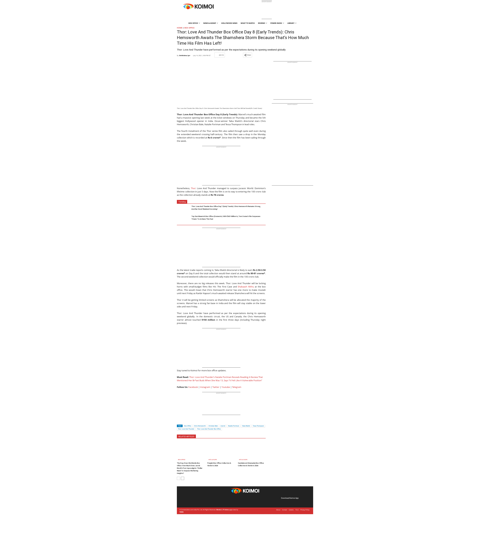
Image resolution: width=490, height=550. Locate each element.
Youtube (226, 387)
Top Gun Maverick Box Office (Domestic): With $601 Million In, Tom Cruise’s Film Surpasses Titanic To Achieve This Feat (225, 217)
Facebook (193, 387)
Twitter (215, 387)
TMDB (181, 512)
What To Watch (248, 23)
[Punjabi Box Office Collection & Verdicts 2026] (221, 451)
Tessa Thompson (258, 426)
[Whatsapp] (187, 421)
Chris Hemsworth (200, 426)
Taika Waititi (246, 426)
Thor (193, 188)
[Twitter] (183, 421)
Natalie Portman (233, 426)
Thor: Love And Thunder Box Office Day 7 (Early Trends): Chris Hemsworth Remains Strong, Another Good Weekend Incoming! (226, 207)
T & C (297, 510)
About (278, 510)
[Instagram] (187, 501)
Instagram (205, 387)
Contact (284, 510)
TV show (226, 510)
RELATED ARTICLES (186, 437)
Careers (291, 510)
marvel (222, 426)
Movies (218, 510)
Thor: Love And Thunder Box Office (209, 429)
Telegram (236, 387)
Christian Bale (213, 426)
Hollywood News (229, 23)
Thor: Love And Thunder (186, 429)
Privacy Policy (304, 510)
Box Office (189, 28)
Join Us (221, 55)
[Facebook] (179, 421)
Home (179, 28)
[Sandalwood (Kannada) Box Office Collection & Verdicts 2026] (252, 451)
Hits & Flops (213, 459)
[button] (247, 55)
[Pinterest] (191, 501)
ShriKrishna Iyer (184, 55)
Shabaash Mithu (246, 286)
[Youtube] (198, 501)
